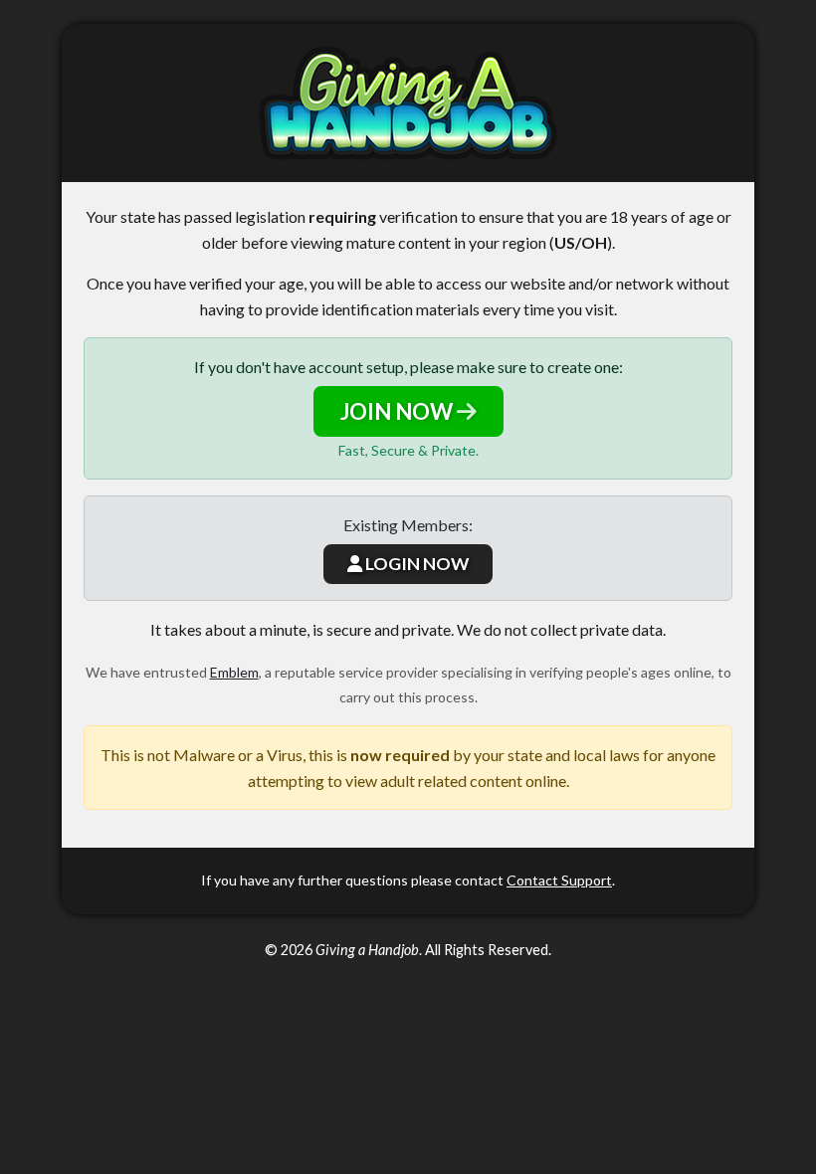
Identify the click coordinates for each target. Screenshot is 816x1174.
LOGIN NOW (415, 563)
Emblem (234, 672)
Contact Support (559, 880)
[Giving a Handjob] (408, 103)
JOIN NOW (398, 411)
